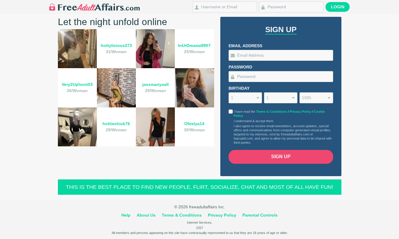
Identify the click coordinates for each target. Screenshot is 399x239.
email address (245, 45)
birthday (239, 88)
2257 (199, 228)
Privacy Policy (300, 111)
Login (337, 6)
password (240, 67)
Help (126, 215)
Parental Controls (260, 215)
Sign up (281, 156)
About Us (146, 215)
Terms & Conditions (271, 111)
